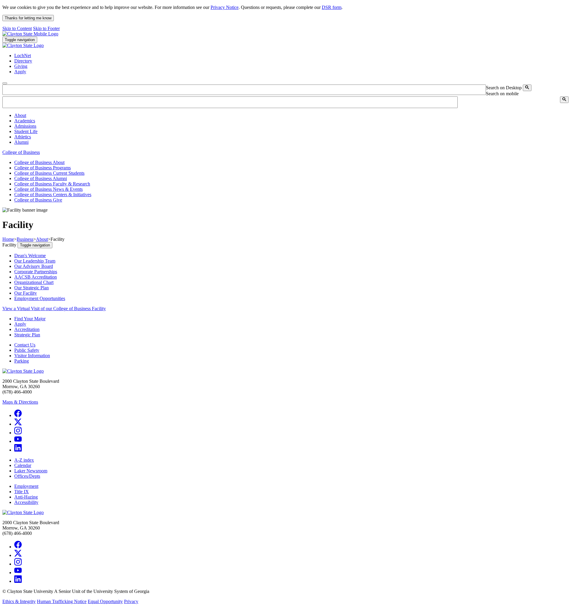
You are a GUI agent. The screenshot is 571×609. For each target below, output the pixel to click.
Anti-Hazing (26, 496)
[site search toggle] (4, 83)
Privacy (131, 601)
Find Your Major (30, 318)
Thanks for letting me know (28, 18)
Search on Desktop (504, 87)
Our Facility (25, 293)
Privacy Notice (225, 7)
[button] (20, 115)
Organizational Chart (34, 282)
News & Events (48, 189)
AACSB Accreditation (35, 276)
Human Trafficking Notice (62, 601)
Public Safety (26, 350)
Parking (21, 360)
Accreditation (27, 329)
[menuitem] (291, 115)
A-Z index (24, 460)
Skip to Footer (46, 28)
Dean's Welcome (30, 255)
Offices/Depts (27, 476)
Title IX (21, 491)
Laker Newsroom (30, 470)
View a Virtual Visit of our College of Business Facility (54, 308)
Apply (20, 324)
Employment (26, 486)
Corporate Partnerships (35, 271)
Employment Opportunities (39, 298)
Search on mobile (502, 93)
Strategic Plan (27, 334)
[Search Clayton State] (527, 88)
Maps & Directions (20, 402)
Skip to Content (17, 28)
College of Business (21, 152)
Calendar (22, 465)
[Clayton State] (30, 33)
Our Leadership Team (34, 260)
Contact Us (24, 344)
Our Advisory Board (33, 266)
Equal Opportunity (105, 601)
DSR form (331, 7)
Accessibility (26, 502)
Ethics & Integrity (19, 601)
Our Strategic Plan (31, 287)
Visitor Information (32, 355)
